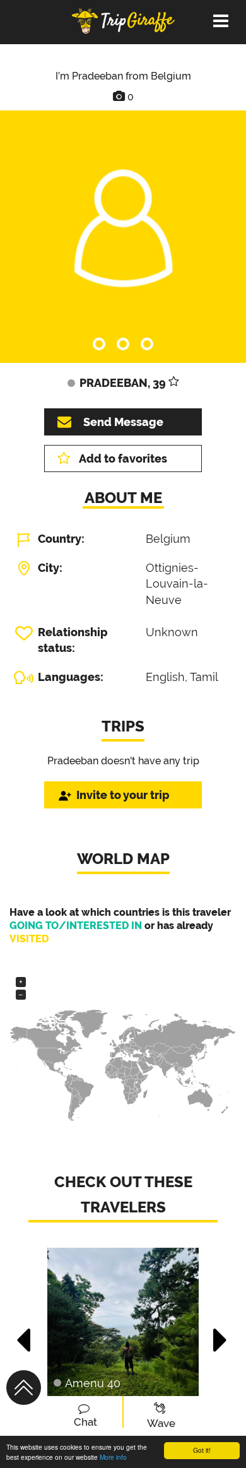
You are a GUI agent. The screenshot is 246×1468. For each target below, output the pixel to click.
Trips (123, 726)
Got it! (202, 1450)
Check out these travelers (123, 1194)
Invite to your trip (123, 795)
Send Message (123, 422)
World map (123, 858)
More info (113, 1457)
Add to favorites (123, 458)
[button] (24, 1333)
